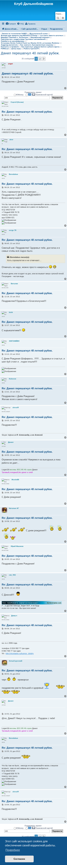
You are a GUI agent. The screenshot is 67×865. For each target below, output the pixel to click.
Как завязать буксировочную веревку (36, 45)
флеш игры (16, 49)
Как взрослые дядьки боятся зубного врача (40, 47)
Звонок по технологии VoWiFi (14, 34)
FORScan (5, 49)
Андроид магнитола (9, 45)
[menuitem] (11, 24)
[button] (44, 59)
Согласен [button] (19, 858)
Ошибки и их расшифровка (12, 41)
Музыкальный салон (39, 34)
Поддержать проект (33, 92)
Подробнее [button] (12, 850)
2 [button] (40, 58)
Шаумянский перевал (40, 37)
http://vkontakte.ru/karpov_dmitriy (20, 653)
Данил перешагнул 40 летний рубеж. (30, 53)
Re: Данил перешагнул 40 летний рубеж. (27, 111)
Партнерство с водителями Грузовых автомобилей (23, 39)
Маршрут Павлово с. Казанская (14, 37)
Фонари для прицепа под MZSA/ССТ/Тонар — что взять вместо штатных (32, 35)
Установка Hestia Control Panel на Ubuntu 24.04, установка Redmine (30, 43)
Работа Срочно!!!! (31, 49)
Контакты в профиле (10, 47)
